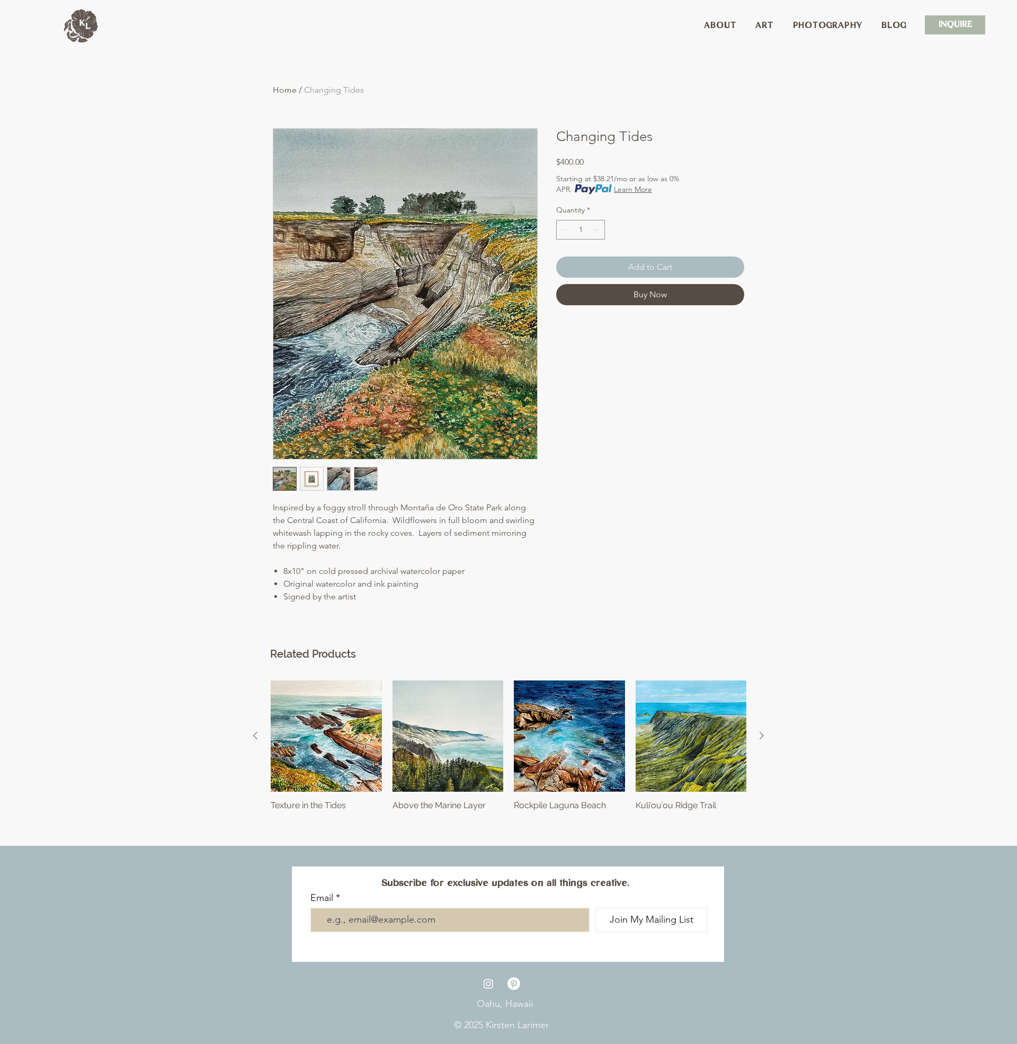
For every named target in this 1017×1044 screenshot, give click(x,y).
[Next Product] (761, 735)
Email (321, 898)
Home (285, 90)
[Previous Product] (255, 735)
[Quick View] (326, 736)
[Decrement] (564, 229)
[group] (508, 751)
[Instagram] (488, 983)
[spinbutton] (580, 229)
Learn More (633, 189)
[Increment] (596, 229)
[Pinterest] (513, 983)
